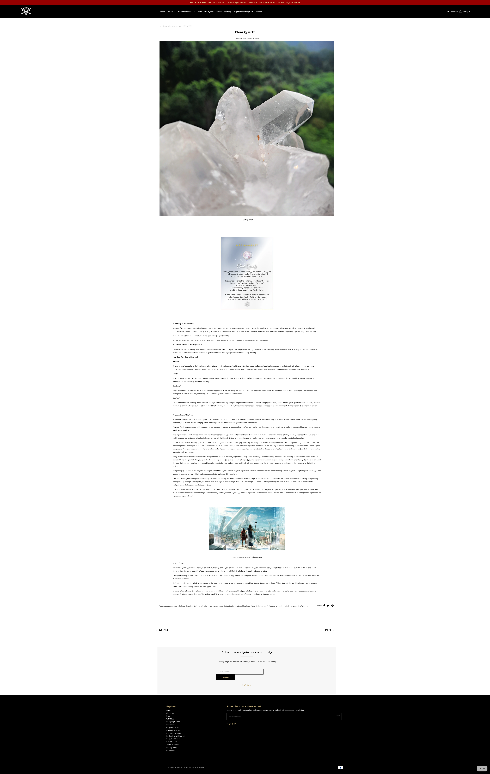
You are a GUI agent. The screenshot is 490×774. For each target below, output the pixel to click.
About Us (170, 713)
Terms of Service (172, 744)
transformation (294, 606)
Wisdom (304, 606)
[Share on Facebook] (324, 605)
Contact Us (170, 750)
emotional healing (242, 606)
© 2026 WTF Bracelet (175, 767)
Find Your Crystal (206, 11)
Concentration (202, 606)
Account (454, 11)
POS (184, 767)
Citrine (328, 630)
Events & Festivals (173, 730)
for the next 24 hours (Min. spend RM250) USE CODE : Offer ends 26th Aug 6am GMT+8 (245, 2)
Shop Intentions (185, 11)
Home (162, 11)
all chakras (180, 606)
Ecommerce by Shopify (196, 767)
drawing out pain (227, 606)
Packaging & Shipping (175, 736)
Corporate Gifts (172, 727)
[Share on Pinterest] (332, 605)
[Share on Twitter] (328, 605)
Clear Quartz (191, 606)
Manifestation (268, 606)
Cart (466, 11)
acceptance (170, 606)
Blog (168, 716)
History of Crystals (173, 733)
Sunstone (163, 630)
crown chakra (214, 606)
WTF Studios (171, 719)
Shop (170, 11)
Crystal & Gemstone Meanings (172, 26)
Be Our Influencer (173, 739)
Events (259, 11)
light (260, 606)
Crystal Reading (224, 11)
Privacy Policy (171, 747)
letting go (254, 606)
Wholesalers (171, 724)
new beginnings (281, 606)
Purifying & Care (173, 722)
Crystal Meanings (242, 11)
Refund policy (171, 742)
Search (169, 710)
